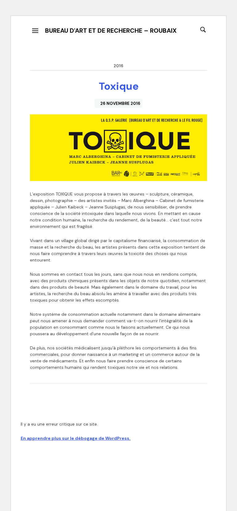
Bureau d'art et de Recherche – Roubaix (111, 30)
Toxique (119, 86)
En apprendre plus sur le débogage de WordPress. (76, 438)
